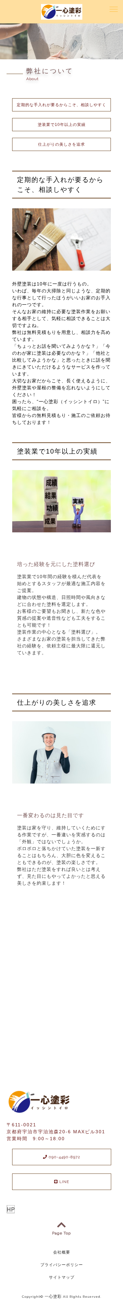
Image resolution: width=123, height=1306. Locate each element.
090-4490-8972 (63, 1157)
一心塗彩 (53, 1296)
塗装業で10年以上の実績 (62, 124)
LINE (63, 1181)
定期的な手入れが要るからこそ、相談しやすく (61, 105)
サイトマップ (61, 1277)
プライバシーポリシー (61, 1264)
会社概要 (61, 1252)
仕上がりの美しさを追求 (61, 144)
